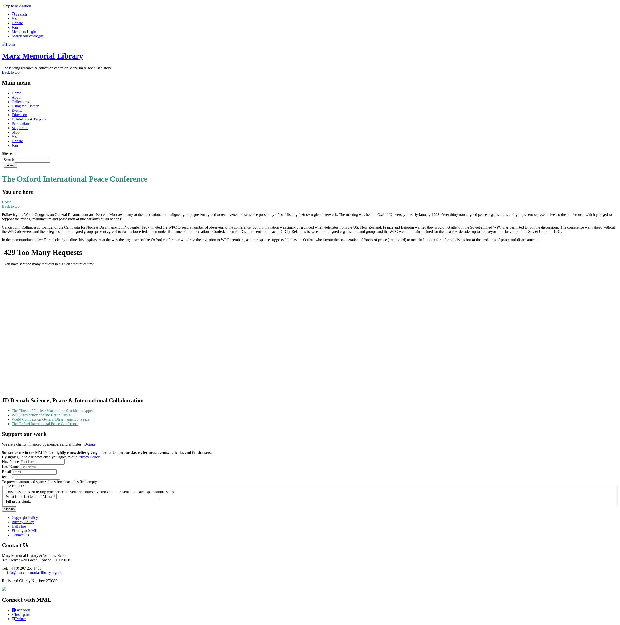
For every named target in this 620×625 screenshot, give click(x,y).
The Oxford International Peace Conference (45, 424)
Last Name (11, 467)
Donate (17, 23)
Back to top (11, 72)
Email (7, 472)
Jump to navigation (16, 6)
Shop (16, 132)
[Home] (8, 44)
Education (19, 115)
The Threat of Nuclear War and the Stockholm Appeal (53, 411)
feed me (8, 477)
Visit (15, 18)
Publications (21, 123)
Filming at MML (24, 531)
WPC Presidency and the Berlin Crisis (41, 415)
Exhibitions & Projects (29, 119)
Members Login (24, 32)
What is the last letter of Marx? (30, 496)
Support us (20, 128)
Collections (20, 102)
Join (15, 27)
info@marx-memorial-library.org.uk (34, 572)
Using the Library (25, 106)
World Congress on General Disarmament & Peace (50, 419)
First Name (11, 461)
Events (17, 110)
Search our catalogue (28, 36)
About (16, 97)
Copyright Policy (25, 517)
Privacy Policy (89, 457)
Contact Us (20, 535)
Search (9, 160)
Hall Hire (19, 526)
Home (16, 93)
